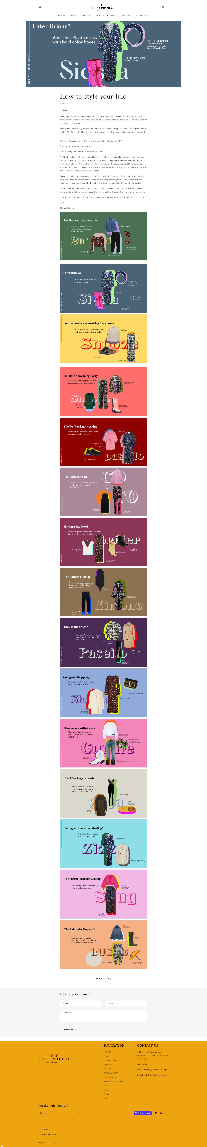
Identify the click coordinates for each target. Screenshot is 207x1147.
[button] (40, 7)
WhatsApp (142, 1064)
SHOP (106, 1056)
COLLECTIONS (110, 1060)
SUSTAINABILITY (111, 1073)
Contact (107, 1094)
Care (106, 1086)
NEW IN (107, 1052)
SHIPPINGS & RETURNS (114, 1081)
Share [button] (65, 110)
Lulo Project (47, 1143)
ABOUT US (108, 1065)
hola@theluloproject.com (155, 1075)
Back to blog (105, 978)
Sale (105, 1098)
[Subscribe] (78, 1113)
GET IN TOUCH (110, 1077)
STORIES (107, 1069)
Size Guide (108, 1090)
